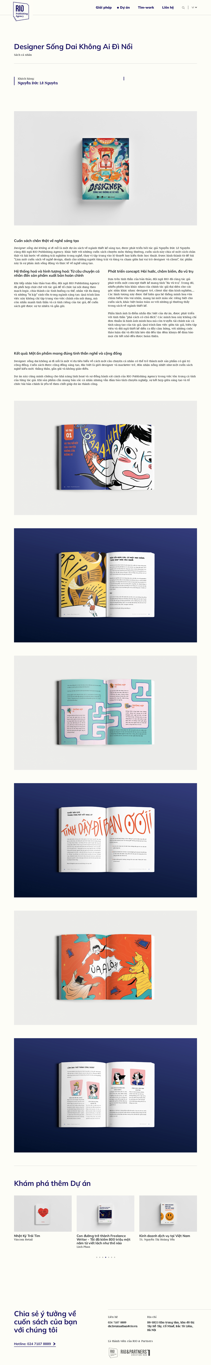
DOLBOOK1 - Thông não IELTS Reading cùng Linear (38, 1237)
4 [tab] (105, 1257)
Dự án (125, 7)
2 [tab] (99, 1257)
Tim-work (146, 7)
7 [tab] (114, 1257)
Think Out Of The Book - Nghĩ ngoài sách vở (105, 1237)
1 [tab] (96, 1257)
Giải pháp (104, 7)
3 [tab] (102, 1257)
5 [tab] (108, 1257)
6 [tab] (111, 1257)
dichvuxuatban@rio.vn (122, 1326)
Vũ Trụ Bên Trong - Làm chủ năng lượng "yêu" (165, 1237)
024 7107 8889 (117, 1322)
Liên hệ (168, 7)
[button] (194, 7)
